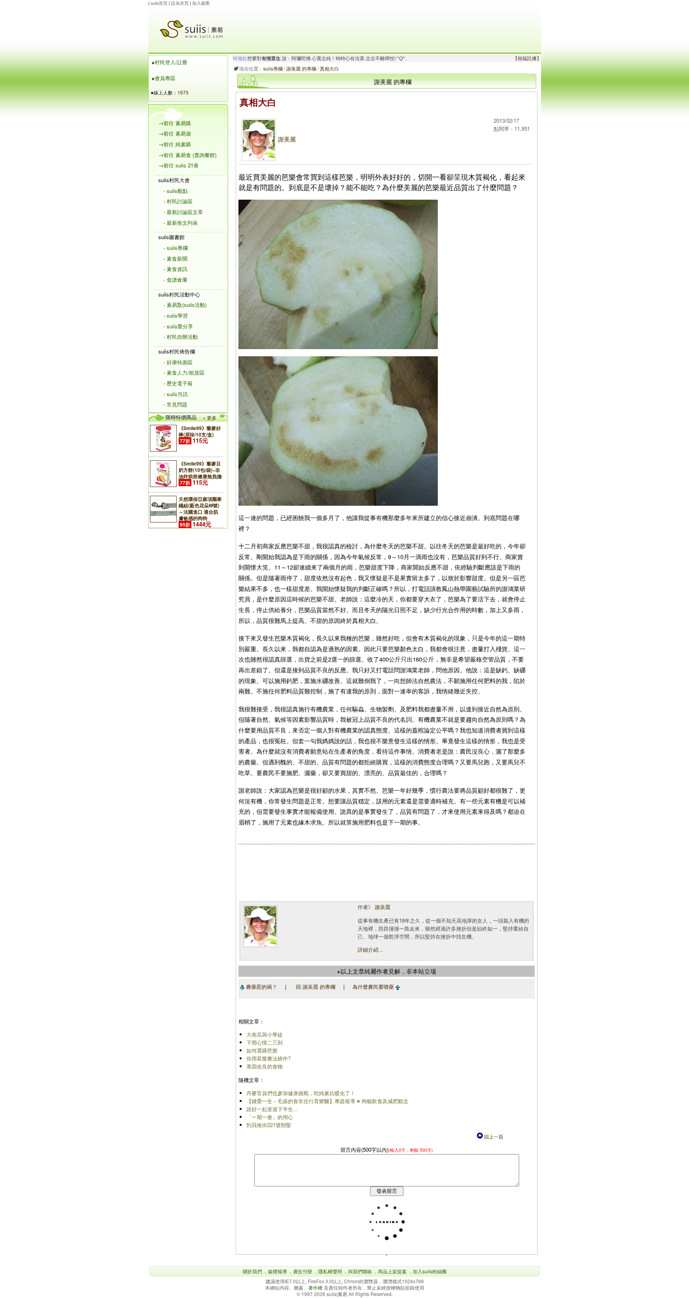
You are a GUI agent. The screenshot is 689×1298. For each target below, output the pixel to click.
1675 (183, 92)
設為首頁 (180, 3)
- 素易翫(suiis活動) (185, 304)
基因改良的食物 (264, 1066)
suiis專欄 (273, 68)
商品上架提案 (392, 1271)
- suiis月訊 (175, 394)
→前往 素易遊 (174, 133)
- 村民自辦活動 (180, 336)
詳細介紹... (370, 949)
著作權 (316, 1287)
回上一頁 (493, 1136)
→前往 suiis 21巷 (178, 165)
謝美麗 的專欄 (301, 68)
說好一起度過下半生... (272, 1109)
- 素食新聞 (175, 258)
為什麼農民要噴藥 (374, 986)
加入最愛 (201, 3)
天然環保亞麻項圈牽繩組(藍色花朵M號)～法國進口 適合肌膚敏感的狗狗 (200, 508)
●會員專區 (163, 78)
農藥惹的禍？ (260, 986)
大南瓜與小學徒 (264, 1034)
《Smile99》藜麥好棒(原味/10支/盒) (200, 431)
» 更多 (210, 417)
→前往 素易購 (174, 123)
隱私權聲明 (330, 1271)
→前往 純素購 (174, 144)
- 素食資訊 (175, 269)
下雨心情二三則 (264, 1042)
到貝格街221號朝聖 (268, 1125)
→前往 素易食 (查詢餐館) (187, 155)
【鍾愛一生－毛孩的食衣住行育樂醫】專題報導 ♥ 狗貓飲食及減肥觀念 (327, 1101)
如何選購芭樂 (262, 1050)
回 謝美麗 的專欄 (315, 986)
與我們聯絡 (360, 1271)
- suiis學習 (175, 315)
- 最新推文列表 (180, 222)
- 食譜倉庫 (175, 279)
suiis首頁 (159, 3)
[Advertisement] (387, 24)
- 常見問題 (175, 404)
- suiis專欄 (175, 247)
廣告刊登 (302, 1271)
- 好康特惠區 (178, 362)
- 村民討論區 (178, 201)
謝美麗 (287, 139)
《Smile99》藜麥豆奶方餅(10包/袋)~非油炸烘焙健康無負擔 (200, 470)
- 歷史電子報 (178, 383)
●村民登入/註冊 (169, 62)
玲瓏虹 (240, 58)
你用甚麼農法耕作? (268, 1058)
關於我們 (252, 1271)
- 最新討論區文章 (183, 212)
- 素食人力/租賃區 (184, 372)
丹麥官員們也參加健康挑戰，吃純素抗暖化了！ (300, 1093)
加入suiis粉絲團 (430, 1271)
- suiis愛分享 (178, 326)
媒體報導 (277, 1271)
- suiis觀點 (175, 190)
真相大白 (329, 68)
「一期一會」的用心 (269, 1117)
